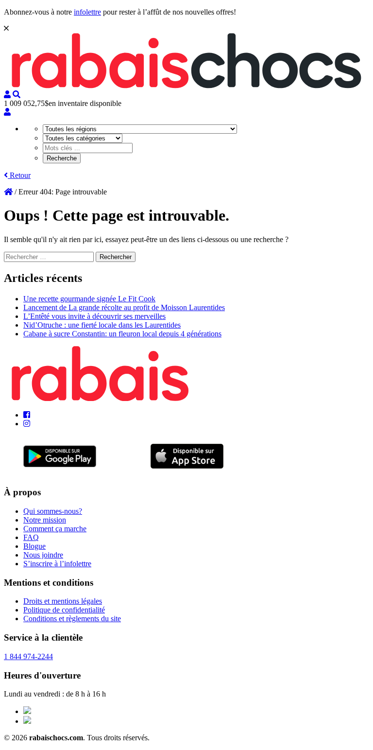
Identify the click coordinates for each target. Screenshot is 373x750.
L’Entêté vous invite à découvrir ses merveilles (94, 316)
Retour (19, 175)
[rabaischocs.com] (186, 86)
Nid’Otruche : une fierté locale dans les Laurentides (102, 325)
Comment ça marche (54, 528)
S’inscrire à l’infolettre (57, 563)
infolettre (87, 12)
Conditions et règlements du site (72, 618)
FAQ (31, 537)
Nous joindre (43, 555)
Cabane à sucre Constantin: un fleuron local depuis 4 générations (122, 334)
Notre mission (44, 520)
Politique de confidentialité (64, 610)
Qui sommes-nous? (52, 511)
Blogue (34, 546)
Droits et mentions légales (62, 601)
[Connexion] (7, 112)
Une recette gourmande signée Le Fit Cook (89, 299)
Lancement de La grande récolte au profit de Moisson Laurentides (124, 307)
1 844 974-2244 (28, 656)
